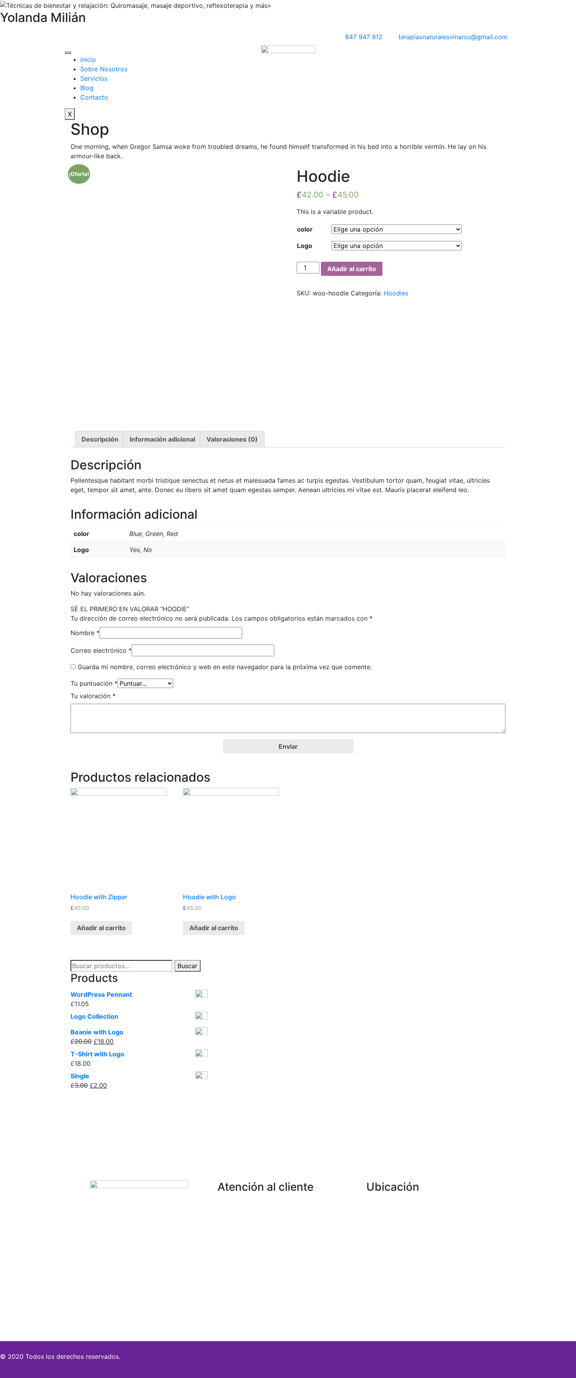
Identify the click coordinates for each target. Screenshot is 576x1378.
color (305, 229)
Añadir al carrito (351, 269)
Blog (87, 88)
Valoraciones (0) (232, 439)
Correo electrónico (101, 650)
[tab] (100, 439)
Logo (304, 246)
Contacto (94, 97)
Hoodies (396, 293)
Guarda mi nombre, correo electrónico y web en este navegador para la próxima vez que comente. (225, 667)
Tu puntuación (94, 683)
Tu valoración (93, 696)
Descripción (100, 439)
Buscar (187, 966)
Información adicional (162, 439)
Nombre (85, 633)
